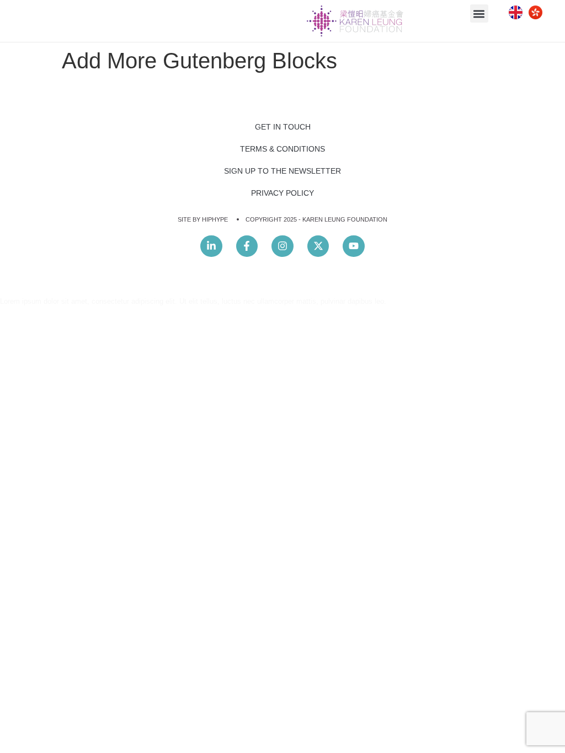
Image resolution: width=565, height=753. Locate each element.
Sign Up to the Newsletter (282, 170)
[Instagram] (282, 246)
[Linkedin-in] (211, 246)
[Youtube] (354, 246)
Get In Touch (283, 126)
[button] (479, 13)
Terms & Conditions (282, 148)
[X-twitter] (318, 246)
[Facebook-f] (247, 246)
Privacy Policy (282, 193)
